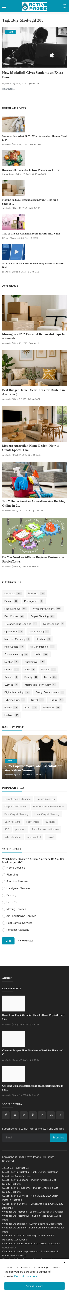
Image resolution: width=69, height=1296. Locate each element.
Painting (11, 895)
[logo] (34, 6)
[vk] (51, 1115)
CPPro (5, 238)
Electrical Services (17, 881)
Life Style (12, 593)
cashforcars (32, 822)
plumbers (20, 829)
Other (30, 707)
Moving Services (16, 909)
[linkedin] (42, 1115)
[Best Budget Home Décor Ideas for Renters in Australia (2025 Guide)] (34, 368)
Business (36, 593)
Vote (8, 941)
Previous (9, 757)
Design (10, 601)
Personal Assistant (17, 930)
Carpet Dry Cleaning (15, 806)
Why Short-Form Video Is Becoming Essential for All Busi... (33, 265)
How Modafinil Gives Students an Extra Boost (32, 75)
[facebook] (6, 1115)
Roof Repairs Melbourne (45, 829)
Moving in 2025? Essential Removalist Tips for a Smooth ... (30, 201)
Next (60, 757)
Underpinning (38, 631)
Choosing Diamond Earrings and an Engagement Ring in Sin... (32, 1088)
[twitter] (15, 1115)
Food (29, 669)
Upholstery (13, 631)
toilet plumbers (12, 837)
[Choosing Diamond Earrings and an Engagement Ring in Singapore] (13, 1074)
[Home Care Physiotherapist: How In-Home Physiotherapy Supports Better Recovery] (13, 1003)
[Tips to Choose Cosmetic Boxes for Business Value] (13, 222)
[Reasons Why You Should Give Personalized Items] (13, 158)
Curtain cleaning (15, 654)
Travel (37, 700)
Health (40, 654)
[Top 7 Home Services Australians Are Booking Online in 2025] (34, 480)
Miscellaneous (14, 608)
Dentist (10, 662)
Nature (56, 700)
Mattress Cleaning (16, 639)
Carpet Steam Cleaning (17, 799)
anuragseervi (8, 510)
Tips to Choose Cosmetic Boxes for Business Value (31, 233)
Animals (10, 677)
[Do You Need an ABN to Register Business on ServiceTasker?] (34, 535)
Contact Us (22, 1168)
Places (10, 707)
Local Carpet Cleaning (46, 814)
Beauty (30, 677)
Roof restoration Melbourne (48, 806)
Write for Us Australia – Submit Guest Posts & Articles (33, 1211)
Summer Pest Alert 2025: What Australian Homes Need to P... (34, 138)
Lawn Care (12, 902)
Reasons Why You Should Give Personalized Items (31, 170)
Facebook (51, 707)
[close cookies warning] (64, 1262)
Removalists (13, 646)
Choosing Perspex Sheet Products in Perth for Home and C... (32, 1052)
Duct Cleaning (53, 624)
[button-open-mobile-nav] (4, 6)
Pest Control (13, 616)
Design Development (49, 692)
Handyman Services (18, 888)
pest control (34, 837)
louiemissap (8, 174)
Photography (33, 601)
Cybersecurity (14, 700)
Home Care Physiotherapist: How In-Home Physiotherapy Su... (33, 1017)
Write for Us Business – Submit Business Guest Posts (32, 1223)
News (50, 677)
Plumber (43, 639)
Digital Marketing (16, 692)
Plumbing (12, 874)
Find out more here (25, 1276)
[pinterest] (33, 1115)
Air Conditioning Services (21, 916)
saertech (6, 144)
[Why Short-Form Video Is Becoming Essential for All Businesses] (13, 252)
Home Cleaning (15, 867)
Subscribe (58, 1137)
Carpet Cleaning (41, 616)
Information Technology (39, 684)
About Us (7, 1168)
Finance (47, 669)
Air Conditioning (41, 646)
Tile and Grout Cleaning (20, 624)
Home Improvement (46, 608)
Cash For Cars (12, 822)
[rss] (60, 1115)
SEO (6, 829)
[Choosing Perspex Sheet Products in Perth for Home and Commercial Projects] (13, 1039)
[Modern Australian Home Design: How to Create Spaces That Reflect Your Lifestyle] (34, 424)
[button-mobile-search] (65, 6)
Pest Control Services (19, 923)
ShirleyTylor (11, 774)
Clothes (10, 684)
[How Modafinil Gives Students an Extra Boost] (34, 47)
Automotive (34, 662)
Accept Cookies (34, 1286)
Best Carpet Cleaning (16, 814)
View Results (25, 940)
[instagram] (24, 1115)
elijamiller (7, 83)
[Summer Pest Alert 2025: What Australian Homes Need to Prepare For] (13, 124)
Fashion (11, 715)
